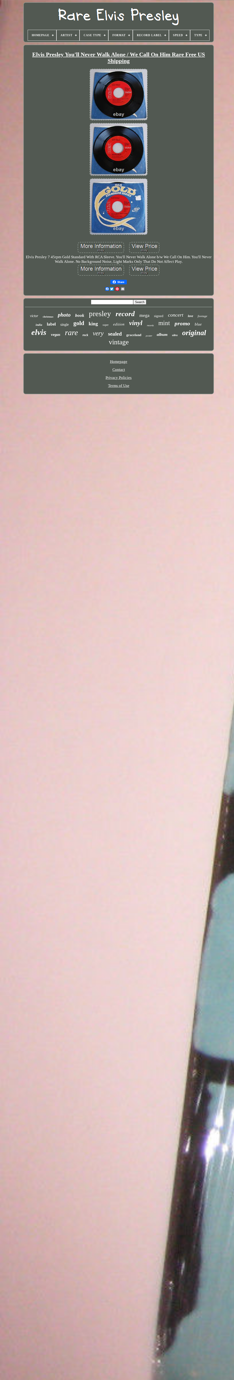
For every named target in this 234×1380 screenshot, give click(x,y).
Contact (118, 369)
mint (164, 323)
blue (198, 324)
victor (34, 316)
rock (85, 335)
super (106, 324)
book (79, 315)
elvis (38, 332)
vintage (119, 342)
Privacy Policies (119, 377)
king (93, 323)
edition (119, 324)
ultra (175, 335)
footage (202, 316)
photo (64, 315)
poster (149, 335)
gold (78, 323)
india (39, 324)
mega (144, 315)
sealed (115, 334)
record (125, 314)
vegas (55, 334)
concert (175, 315)
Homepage (118, 361)
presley (100, 314)
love (190, 316)
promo (182, 323)
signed (158, 316)
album (162, 334)
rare (71, 332)
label (51, 324)
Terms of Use (118, 385)
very (98, 333)
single (64, 324)
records (150, 325)
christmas (48, 316)
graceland (133, 335)
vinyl (135, 322)
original (194, 333)
